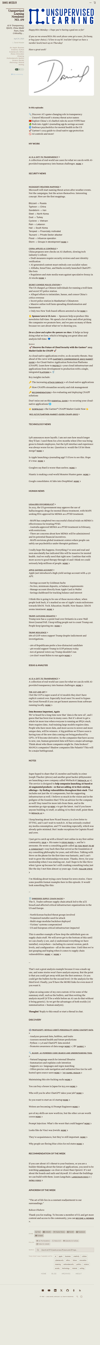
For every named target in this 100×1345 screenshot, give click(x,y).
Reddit (71, 1232)
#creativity (14, 50)
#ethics (21, 52)
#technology (14, 62)
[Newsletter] (43, 1290)
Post (38, 1232)
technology (66, 1268)
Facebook (81, 1232)
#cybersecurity (14, 52)
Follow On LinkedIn (44, 1244)
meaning (58, 1264)
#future (13, 54)
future (75, 1260)
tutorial (74, 1268)
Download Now (38, 419)
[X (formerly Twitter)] (61, 1290)
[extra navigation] (90, 2)
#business (21, 48)
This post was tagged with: (41, 1256)
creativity (76, 1256)
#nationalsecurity (12, 58)
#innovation (20, 54)
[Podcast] (74, 1290)
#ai (11, 48)
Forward (40, 1235)
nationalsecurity (68, 1264)
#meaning (20, 56)
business (68, 1256)
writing (82, 1268)
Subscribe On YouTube (71, 1241)
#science (15, 60)
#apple (15, 48)
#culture (21, 50)
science (86, 1264)
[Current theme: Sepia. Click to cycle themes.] (81, 1296)
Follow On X (57, 1241)
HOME (43, 1274)
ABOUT (79, 1274)
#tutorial (21, 62)
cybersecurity (59, 1260)
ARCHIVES (66, 1274)
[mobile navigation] (95, 2)
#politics (21, 58)
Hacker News (59, 1232)
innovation (83, 1260)
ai (55, 1256)
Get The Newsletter (44, 1241)
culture (84, 1256)
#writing (21, 65)
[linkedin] (55, 1290)
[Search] (77, 1296)
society (57, 1268)
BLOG (54, 1274)
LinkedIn (48, 1232)
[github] (67, 1290)
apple (60, 1256)
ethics (68, 1260)
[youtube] (49, 1290)
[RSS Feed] (80, 1290)
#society (21, 60)
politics (78, 1264)
